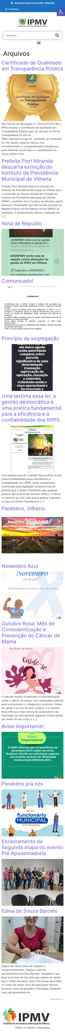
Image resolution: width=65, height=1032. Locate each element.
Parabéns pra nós (22, 784)
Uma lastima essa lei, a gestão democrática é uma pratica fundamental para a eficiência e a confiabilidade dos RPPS (31, 408)
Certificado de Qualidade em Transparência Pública (32, 66)
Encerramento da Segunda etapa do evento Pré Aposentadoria (32, 847)
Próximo (56, 999)
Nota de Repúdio (22, 223)
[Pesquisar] (57, 35)
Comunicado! (17, 281)
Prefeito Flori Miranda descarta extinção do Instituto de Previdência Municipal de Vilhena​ (30, 170)
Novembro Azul (20, 566)
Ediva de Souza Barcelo (29, 911)
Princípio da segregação (30, 338)
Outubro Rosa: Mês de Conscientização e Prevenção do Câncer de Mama (31, 632)
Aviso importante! (23, 726)
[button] (38, 42)
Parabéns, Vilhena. (24, 508)
